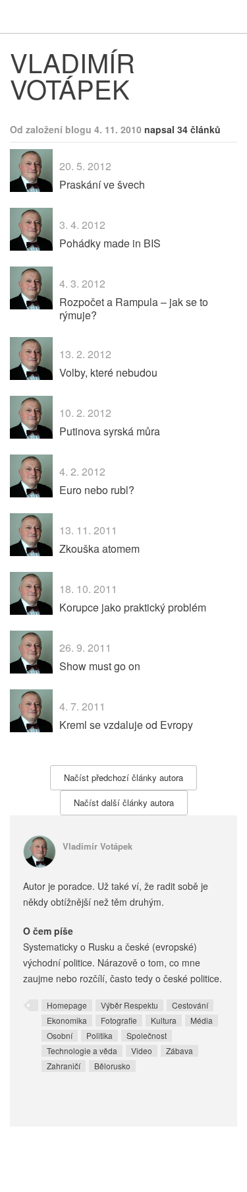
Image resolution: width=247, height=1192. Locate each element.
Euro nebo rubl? (96, 489)
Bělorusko (112, 1065)
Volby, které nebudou (108, 372)
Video (141, 1050)
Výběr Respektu (129, 1005)
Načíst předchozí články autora (123, 777)
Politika (99, 1035)
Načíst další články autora (124, 802)
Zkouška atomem (99, 548)
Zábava (179, 1050)
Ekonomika (67, 1020)
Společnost (146, 1035)
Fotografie (119, 1020)
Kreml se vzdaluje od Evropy (126, 724)
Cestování (190, 1005)
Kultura (164, 1020)
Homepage (67, 1005)
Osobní (59, 1035)
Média (201, 1020)
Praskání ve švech (102, 184)
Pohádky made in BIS (110, 243)
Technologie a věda (82, 1050)
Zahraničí (63, 1065)
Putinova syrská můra (109, 431)
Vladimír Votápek (97, 846)
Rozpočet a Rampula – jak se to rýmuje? (133, 308)
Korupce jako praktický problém (132, 607)
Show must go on (99, 666)
